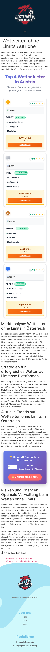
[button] (25, 32)
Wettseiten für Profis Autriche (19, 558)
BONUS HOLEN (25, 145)
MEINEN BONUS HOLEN (26, 477)
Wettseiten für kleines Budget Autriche (23, 561)
